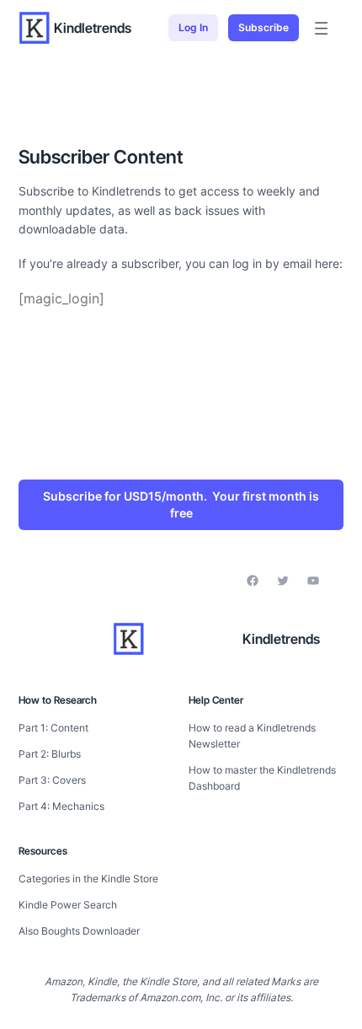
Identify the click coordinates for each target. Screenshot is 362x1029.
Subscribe (263, 27)
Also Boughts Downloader (79, 930)
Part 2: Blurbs (50, 754)
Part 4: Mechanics (61, 806)
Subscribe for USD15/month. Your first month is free (181, 504)
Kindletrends (92, 27)
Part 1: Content (53, 727)
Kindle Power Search (68, 904)
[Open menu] (321, 28)
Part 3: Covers (52, 780)
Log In (193, 27)
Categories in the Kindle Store (88, 878)
